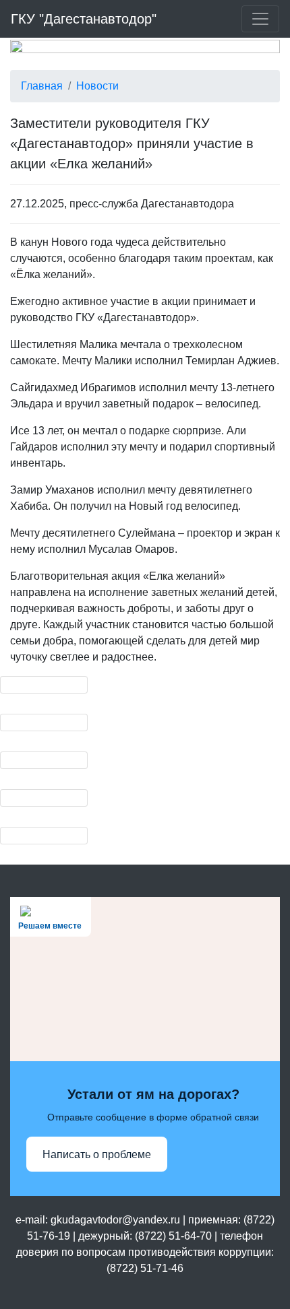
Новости (97, 86)
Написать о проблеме (96, 1154)
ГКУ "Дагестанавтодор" (83, 18)
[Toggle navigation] (260, 18)
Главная (42, 86)
